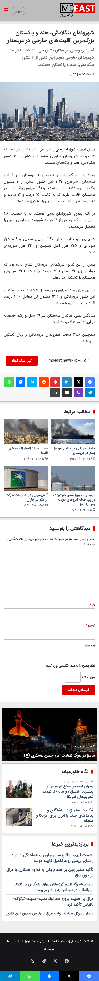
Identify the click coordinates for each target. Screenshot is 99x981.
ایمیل (90, 625)
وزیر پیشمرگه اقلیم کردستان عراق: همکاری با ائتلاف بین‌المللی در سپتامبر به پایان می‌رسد (53, 887)
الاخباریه (46, 175)
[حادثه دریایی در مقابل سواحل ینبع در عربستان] (73, 431)
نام (92, 604)
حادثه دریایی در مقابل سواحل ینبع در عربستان (74, 451)
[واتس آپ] (9, 382)
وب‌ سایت (89, 645)
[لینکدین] (67, 382)
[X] (78, 382)
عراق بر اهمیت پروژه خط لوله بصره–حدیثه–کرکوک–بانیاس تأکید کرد (52, 902)
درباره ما (49, 948)
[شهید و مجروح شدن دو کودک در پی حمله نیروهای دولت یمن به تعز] (73, 478)
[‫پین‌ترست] (55, 382)
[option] (49, 734)
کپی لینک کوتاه (22, 360)
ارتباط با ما (13, 941)
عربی (18, 11)
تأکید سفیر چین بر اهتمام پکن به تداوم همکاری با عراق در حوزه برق (49, 872)
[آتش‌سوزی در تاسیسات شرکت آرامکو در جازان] (26, 478)
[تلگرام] (90, 392)
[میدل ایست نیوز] (77, 10)
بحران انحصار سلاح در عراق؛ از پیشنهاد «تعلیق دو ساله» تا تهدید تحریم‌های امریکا (68, 790)
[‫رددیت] (44, 382)
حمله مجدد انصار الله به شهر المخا (28, 451)
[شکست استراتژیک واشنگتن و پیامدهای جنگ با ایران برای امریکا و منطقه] (19, 817)
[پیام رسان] (20, 382)
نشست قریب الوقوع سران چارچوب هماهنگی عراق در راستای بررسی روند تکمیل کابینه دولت (51, 858)
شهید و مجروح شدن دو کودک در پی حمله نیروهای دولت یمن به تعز (74, 499)
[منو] (6, 12)
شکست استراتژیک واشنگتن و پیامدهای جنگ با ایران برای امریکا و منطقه (64, 815)
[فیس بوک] (90, 382)
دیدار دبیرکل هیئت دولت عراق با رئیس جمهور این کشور (49, 913)
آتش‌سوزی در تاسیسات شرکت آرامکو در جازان (27, 497)
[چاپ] (55, 392)
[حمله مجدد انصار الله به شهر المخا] (26, 431)
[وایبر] (78, 392)
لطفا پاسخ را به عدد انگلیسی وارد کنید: (70, 665)
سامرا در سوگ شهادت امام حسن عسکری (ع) (59, 753)
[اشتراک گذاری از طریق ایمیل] (67, 392)
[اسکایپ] (32, 382)
